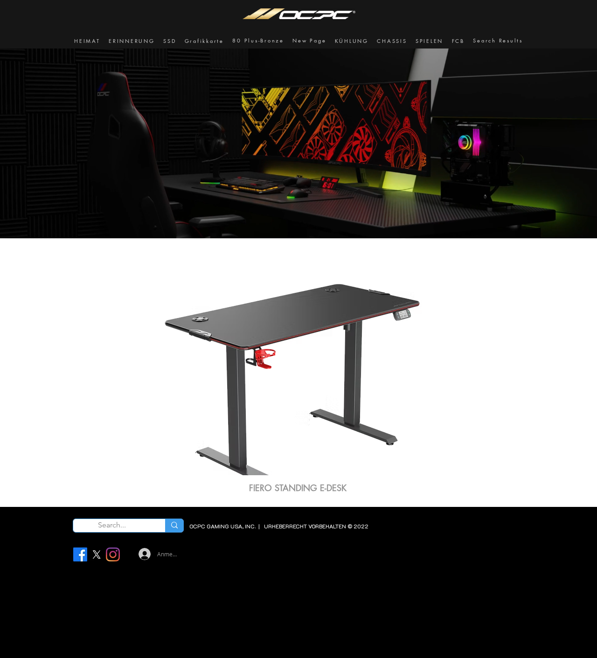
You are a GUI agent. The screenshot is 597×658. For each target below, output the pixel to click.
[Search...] (174, 525)
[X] (97, 554)
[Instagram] (113, 554)
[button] (131, 41)
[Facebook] (80, 554)
